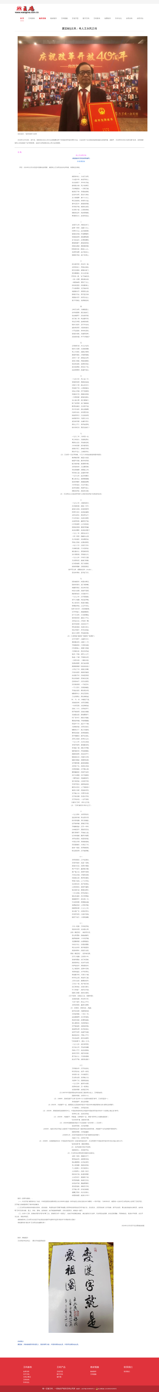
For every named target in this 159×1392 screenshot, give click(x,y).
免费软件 (107, 18)
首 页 (22, 18)
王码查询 (97, 18)
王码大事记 (27, 1377)
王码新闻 (31, 18)
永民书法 (140, 18)
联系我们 (127, 1371)
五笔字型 (75, 18)
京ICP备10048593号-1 (88, 1389)
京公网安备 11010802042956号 (107, 1389)
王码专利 (26, 1379)
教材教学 (53, 18)
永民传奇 (129, 18)
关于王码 (26, 1374)
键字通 (59, 1377)
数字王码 (86, 18)
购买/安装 (42, 18)
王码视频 (64, 18)
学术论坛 (118, 18)
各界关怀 (26, 1371)
